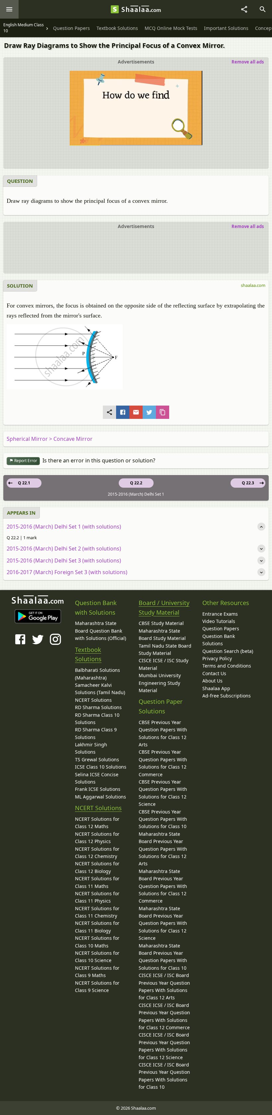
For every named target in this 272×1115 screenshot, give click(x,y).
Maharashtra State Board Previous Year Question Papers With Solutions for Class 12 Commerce (163, 886)
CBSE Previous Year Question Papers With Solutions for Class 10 (163, 819)
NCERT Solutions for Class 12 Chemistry (97, 852)
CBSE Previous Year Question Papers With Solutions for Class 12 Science (163, 793)
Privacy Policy (217, 658)
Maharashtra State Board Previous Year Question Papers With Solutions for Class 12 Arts (163, 849)
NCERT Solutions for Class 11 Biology (97, 926)
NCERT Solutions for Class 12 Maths (97, 822)
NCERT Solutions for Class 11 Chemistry (97, 912)
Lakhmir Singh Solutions (91, 748)
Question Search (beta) (227, 651)
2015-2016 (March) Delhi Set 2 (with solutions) (64, 548)
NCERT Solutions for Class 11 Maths (97, 882)
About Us (212, 681)
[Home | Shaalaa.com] (115, 9)
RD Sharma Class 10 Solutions (97, 718)
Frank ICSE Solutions (97, 789)
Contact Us (214, 673)
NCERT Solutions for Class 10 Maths (97, 941)
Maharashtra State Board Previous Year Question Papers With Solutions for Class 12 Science (163, 923)
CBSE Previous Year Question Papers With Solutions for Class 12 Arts (163, 733)
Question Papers (220, 628)
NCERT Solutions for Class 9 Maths (97, 971)
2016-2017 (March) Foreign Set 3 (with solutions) (67, 572)
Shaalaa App (216, 688)
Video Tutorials (218, 621)
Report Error (25, 460)
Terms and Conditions (226, 666)
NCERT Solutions (93, 700)
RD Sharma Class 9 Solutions (96, 733)
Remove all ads (248, 62)
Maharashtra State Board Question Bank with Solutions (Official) (100, 630)
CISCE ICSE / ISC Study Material (163, 664)
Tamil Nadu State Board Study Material (165, 649)
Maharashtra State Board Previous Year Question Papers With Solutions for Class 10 (163, 956)
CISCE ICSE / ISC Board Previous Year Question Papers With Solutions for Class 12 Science (164, 1046)
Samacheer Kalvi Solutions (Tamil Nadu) (100, 688)
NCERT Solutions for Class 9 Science (97, 986)
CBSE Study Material (161, 623)
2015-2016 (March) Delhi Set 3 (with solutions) (64, 560)
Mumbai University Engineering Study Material (160, 682)
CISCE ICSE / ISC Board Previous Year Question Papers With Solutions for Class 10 (164, 1075)
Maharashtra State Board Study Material (162, 634)
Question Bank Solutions (218, 640)
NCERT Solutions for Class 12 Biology (97, 867)
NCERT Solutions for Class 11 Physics (97, 897)
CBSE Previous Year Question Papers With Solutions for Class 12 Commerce (163, 763)
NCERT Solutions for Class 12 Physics (97, 837)
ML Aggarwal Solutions (100, 797)
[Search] (262, 9)
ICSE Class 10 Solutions (100, 767)
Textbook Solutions (88, 654)
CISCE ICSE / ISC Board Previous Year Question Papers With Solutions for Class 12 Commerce (164, 1016)
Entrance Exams (220, 614)
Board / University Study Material (164, 607)
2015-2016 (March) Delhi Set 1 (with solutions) (64, 526)
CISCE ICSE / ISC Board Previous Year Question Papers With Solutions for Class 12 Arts (164, 986)
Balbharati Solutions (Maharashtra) (97, 674)
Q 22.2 (136, 483)
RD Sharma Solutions (98, 707)
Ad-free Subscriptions (226, 695)
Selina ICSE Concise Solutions (96, 778)
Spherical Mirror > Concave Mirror (50, 438)
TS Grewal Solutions (97, 759)
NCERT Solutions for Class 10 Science (97, 956)
